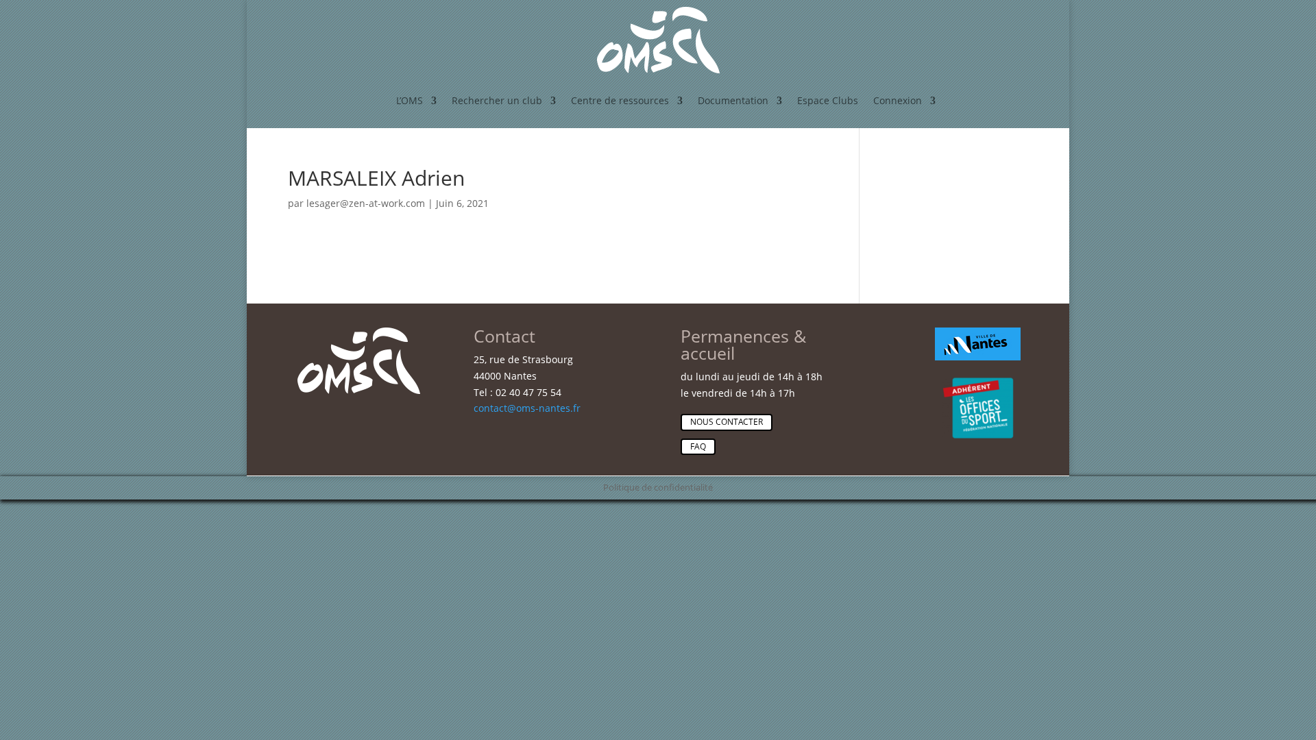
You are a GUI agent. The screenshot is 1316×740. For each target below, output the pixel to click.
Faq (698, 446)
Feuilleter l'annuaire (997, 337)
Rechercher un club (497, 100)
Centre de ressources (620, 100)
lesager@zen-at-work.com (365, 203)
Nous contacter (726, 422)
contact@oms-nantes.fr (527, 408)
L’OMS (409, 100)
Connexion (897, 100)
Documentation (733, 100)
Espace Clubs (827, 100)
